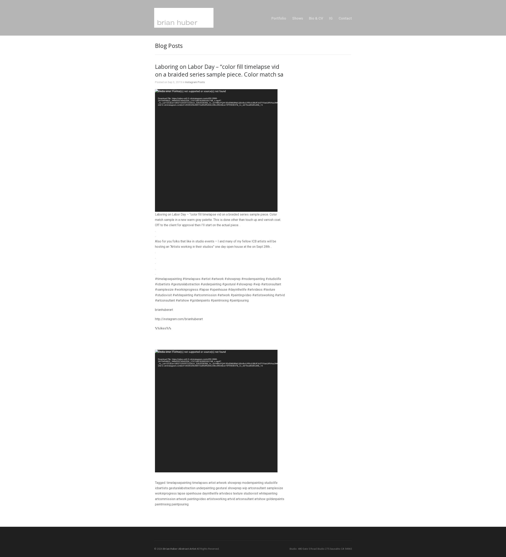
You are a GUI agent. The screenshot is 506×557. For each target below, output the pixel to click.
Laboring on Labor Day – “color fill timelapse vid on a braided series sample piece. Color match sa (219, 70)
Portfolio (278, 18)
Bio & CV (316, 18)
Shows (297, 18)
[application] (216, 150)
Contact (345, 18)
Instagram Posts (195, 82)
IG (331, 18)
